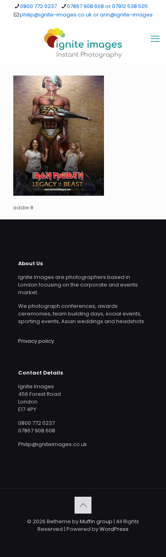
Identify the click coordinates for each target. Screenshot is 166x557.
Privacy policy (36, 341)
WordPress (114, 529)
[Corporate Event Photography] (83, 43)
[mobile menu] (155, 39)
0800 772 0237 (38, 6)
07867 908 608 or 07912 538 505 (107, 6)
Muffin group (96, 521)
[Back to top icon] (83, 505)
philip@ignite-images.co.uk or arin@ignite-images (86, 14)
